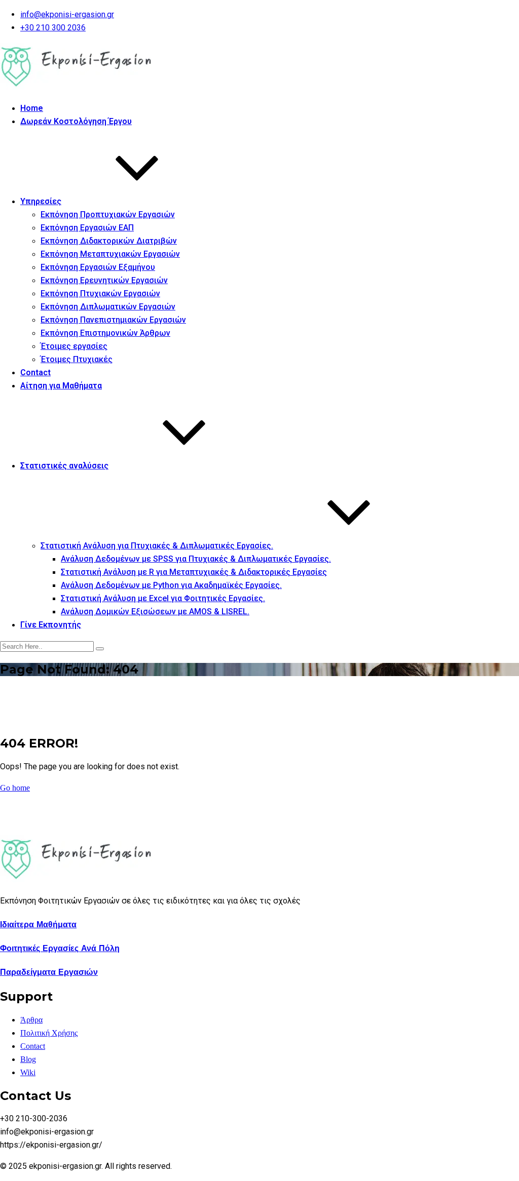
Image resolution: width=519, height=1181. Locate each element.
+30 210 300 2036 (53, 27)
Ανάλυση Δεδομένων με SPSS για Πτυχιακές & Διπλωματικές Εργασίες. (196, 559)
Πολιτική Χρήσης (49, 1033)
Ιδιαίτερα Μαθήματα (38, 924)
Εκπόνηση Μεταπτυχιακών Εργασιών (110, 254)
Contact (35, 372)
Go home (15, 787)
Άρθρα (31, 1019)
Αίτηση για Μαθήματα (61, 385)
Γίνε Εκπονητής (50, 624)
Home (31, 108)
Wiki (27, 1072)
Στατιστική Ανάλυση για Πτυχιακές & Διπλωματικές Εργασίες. (157, 545)
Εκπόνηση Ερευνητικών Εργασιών (104, 280)
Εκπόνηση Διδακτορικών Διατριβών (109, 241)
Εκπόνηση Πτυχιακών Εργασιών (100, 293)
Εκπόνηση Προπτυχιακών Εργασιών (108, 214)
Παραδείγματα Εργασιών (49, 972)
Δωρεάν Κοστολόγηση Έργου (76, 121)
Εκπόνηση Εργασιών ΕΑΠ (87, 227)
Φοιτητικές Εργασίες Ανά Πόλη (60, 948)
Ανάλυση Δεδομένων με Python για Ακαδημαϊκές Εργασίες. (171, 585)
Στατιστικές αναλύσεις (64, 465)
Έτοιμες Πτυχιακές (77, 359)
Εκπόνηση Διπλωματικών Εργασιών (108, 306)
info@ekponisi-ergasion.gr (67, 14)
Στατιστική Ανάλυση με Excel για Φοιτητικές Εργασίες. (163, 598)
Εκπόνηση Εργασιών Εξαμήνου (98, 267)
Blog (28, 1059)
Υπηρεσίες (40, 201)
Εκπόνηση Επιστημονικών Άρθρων (105, 333)
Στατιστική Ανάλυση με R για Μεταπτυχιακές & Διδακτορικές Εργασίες (194, 572)
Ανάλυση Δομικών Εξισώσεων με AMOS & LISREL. (155, 611)
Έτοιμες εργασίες (74, 346)
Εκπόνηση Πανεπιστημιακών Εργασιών (113, 320)
